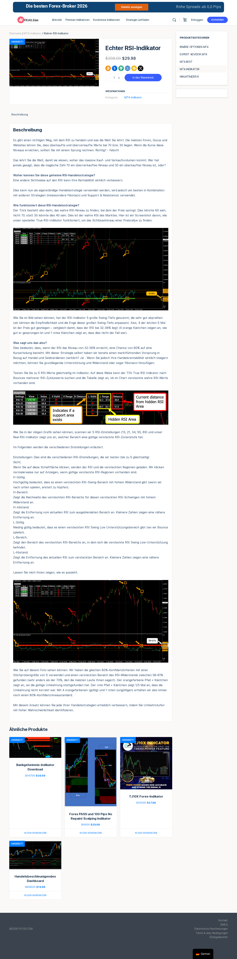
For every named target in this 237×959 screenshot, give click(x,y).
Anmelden (217, 19)
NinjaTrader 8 (189, 76)
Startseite (15, 33)
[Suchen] (174, 20)
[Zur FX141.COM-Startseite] (27, 19)
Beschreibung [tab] (19, 114)
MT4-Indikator (32, 33)
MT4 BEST (186, 61)
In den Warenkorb (143, 77)
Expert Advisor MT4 (193, 54)
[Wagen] (185, 19)
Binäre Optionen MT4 (194, 46)
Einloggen (197, 19)
